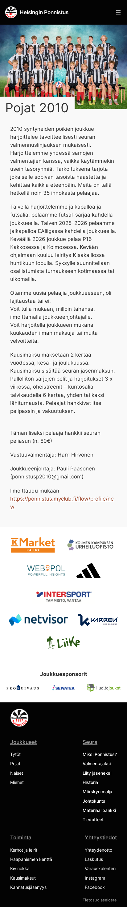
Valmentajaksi (97, 763)
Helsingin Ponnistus (44, 12)
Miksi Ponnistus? (100, 754)
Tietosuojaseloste (100, 900)
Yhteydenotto (98, 850)
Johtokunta (94, 801)
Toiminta (20, 837)
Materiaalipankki (99, 810)
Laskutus (94, 859)
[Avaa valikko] (118, 12)
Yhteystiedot (101, 837)
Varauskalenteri (100, 868)
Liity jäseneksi (97, 773)
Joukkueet (23, 742)
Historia (90, 782)
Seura (90, 742)
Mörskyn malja (97, 791)
